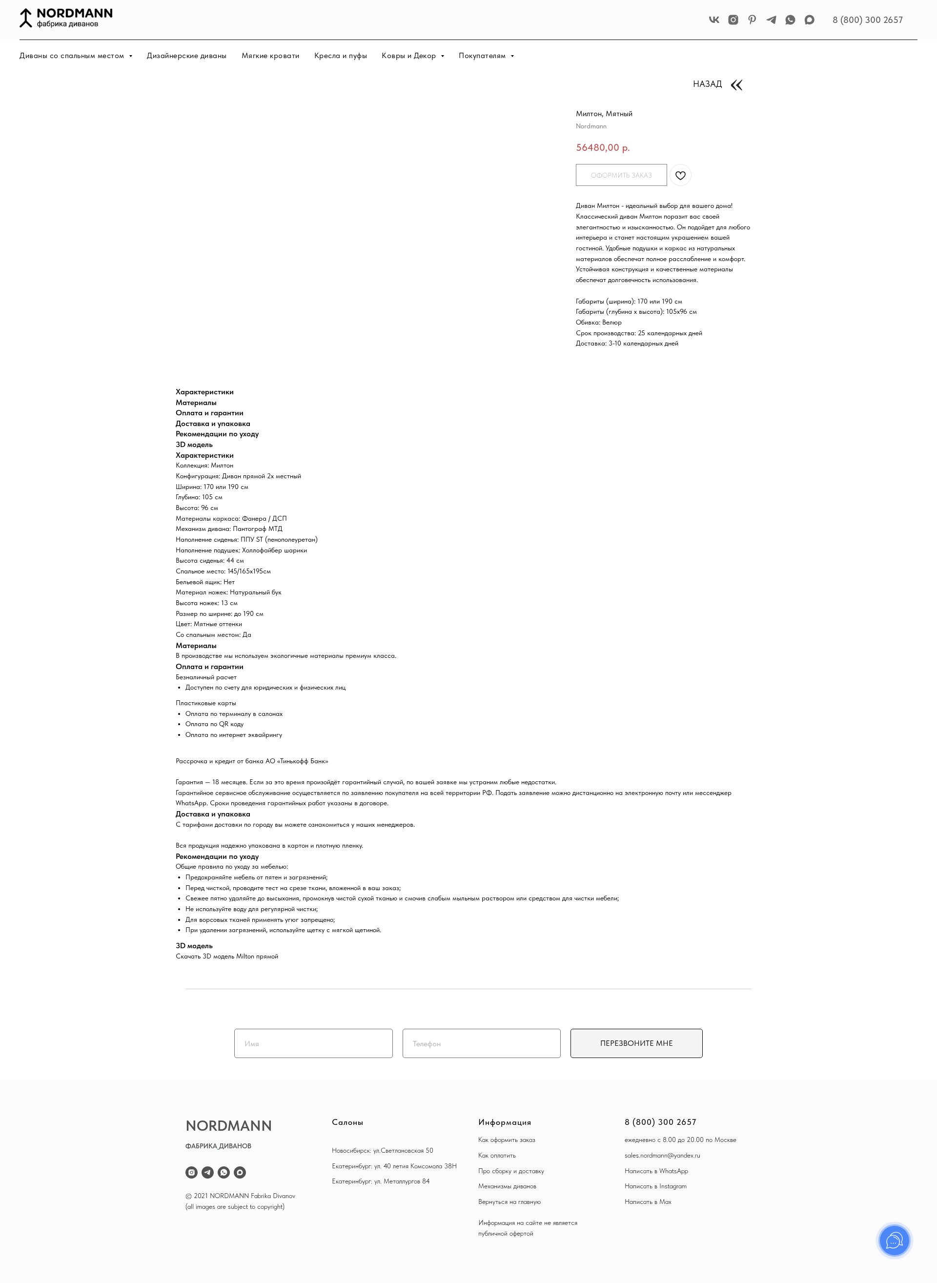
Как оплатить (497, 1155)
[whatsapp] (790, 20)
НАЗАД (707, 84)
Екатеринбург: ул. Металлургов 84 (381, 1181)
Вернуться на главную (509, 1201)
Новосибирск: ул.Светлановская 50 (382, 1150)
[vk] (714, 20)
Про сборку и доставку (511, 1171)
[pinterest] (752, 20)
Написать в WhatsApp (656, 1171)
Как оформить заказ (506, 1139)
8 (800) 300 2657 (868, 20)
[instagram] (733, 20)
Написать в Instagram (656, 1186)
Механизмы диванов (507, 1186)
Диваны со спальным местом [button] (73, 55)
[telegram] (771, 20)
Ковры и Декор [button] (410, 55)
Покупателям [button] (483, 55)
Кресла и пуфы (340, 55)
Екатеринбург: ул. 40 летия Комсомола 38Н (394, 1166)
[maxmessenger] (809, 20)
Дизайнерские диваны (187, 55)
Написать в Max (648, 1201)
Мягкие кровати (271, 55)
